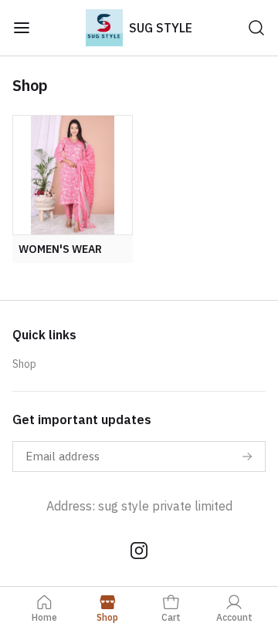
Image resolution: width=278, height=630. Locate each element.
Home (44, 617)
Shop (24, 364)
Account (234, 617)
